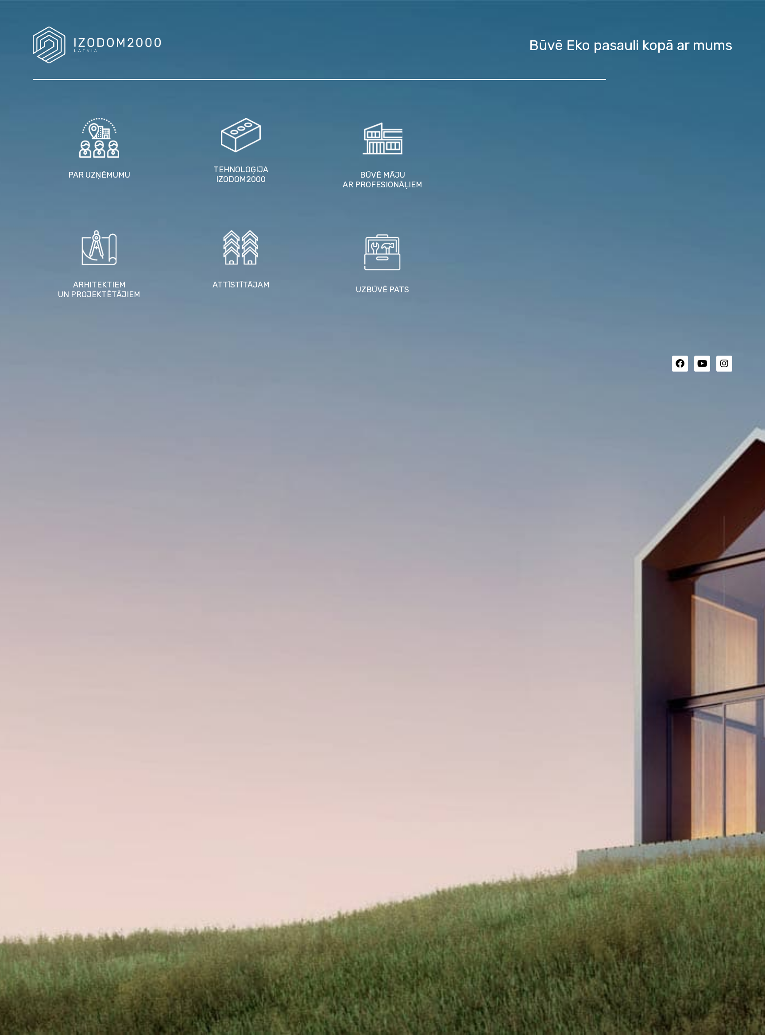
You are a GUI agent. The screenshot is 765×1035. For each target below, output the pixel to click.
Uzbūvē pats (382, 290)
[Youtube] (702, 364)
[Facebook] (680, 364)
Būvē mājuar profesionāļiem (382, 180)
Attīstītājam (241, 285)
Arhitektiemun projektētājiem (99, 289)
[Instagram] (724, 364)
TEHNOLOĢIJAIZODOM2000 (240, 174)
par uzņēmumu (99, 175)
